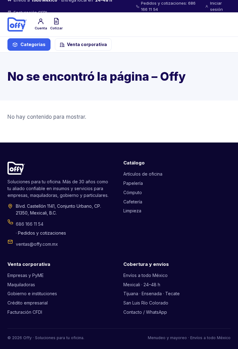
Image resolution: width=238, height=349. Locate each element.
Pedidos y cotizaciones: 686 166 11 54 (168, 6)
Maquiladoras (21, 284)
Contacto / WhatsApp (145, 312)
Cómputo (132, 192)
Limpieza (132, 210)
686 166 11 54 (29, 224)
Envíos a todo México (145, 275)
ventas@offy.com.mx (37, 244)
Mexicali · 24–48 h (141, 284)
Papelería (133, 183)
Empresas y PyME (25, 275)
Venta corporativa (87, 44)
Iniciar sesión (216, 6)
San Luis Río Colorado (145, 302)
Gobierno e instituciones (32, 293)
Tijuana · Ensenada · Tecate (151, 293)
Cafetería (132, 201)
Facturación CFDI (24, 312)
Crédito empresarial (27, 302)
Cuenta (41, 28)
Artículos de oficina (142, 174)
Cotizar (56, 28)
